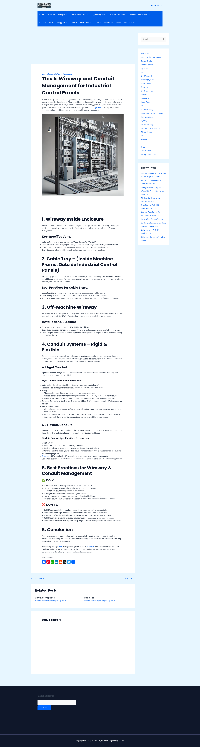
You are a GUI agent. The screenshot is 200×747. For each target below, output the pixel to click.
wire (61, 546)
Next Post (129, 578)
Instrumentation (147, 117)
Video (118, 22)
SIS (142, 143)
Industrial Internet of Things (152, 113)
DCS (142, 72)
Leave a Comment (49, 74)
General (144, 94)
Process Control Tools (139, 15)
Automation (146, 53)
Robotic (144, 139)
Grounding (46, 456)
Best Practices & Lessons (151, 57)
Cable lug (89, 597)
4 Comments (39, 601)
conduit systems (94, 107)
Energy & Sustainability (66, 22)
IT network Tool (45, 22)
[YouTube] (158, 5)
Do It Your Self (146, 76)
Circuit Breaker (147, 61)
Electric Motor (146, 83)
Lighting (144, 121)
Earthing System (147, 80)
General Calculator (117, 15)
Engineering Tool (98, 15)
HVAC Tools (84, 22)
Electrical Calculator (78, 15)
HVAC (143, 106)
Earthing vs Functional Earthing (153, 223)
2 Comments (88, 601)
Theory (144, 147)
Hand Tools (145, 102)
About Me (51, 15)
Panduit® (90, 546)
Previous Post (37, 578)
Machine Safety (147, 124)
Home (41, 15)
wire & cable (146, 151)
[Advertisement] (83, 48)
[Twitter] (155, 5)
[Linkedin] (161, 5)
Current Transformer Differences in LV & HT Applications (150, 229)
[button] (66, 15)
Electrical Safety (147, 91)
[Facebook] (152, 5)
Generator (145, 98)
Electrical (144, 87)
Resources (128, 22)
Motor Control (146, 132)
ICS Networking (147, 109)
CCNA (96, 22)
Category (61, 15)
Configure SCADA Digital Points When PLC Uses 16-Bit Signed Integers (153, 190)
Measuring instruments (150, 128)
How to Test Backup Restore (152, 219)
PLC (142, 136)
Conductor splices (45, 597)
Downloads (108, 22)
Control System (147, 65)
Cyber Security (146, 68)
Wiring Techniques (64, 74)
